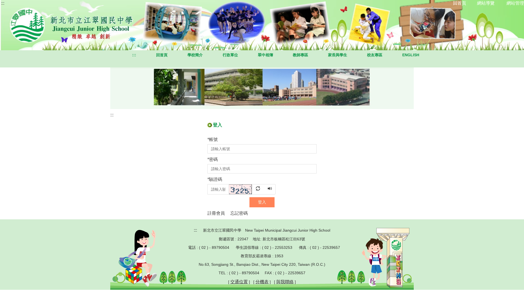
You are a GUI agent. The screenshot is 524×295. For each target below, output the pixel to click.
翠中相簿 (265, 55)
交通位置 (239, 281)
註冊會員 (216, 213)
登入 (262, 202)
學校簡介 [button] (195, 55)
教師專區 (300, 55)
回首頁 (162, 55)
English (410, 55)
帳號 (212, 139)
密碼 (212, 159)
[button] (246, 189)
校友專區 (374, 55)
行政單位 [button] (230, 55)
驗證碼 (214, 179)
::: (2, 3)
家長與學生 (337, 55)
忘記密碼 (239, 213)
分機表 (262, 281)
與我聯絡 (285, 281)
